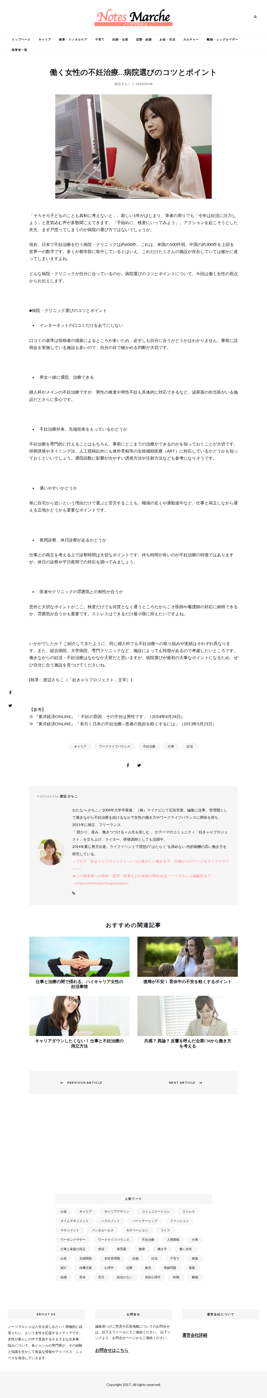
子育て (100, 39)
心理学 (109, 1268)
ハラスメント (110, 1221)
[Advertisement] (134, 1146)
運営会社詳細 (194, 1334)
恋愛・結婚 (144, 39)
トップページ (21, 39)
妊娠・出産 (120, 39)
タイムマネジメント (74, 1221)
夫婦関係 (85, 1258)
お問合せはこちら (112, 1349)
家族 (195, 1258)
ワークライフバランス (114, 746)
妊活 (190, 746)
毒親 (192, 1268)
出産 (63, 1258)
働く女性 (185, 1249)
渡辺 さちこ (122, 84)
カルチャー (191, 39)
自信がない (124, 1277)
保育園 (121, 1249)
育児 (101, 1277)
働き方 (162, 1249)
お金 (63, 1211)
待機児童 (85, 1268)
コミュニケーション (156, 1211)
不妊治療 (149, 746)
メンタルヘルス (103, 1230)
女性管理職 (112, 1258)
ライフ (165, 1230)
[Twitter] (10, 705)
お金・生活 (167, 39)
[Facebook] (10, 692)
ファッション (179, 1221)
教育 (148, 1268)
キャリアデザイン (116, 1211)
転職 (176, 1277)
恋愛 (129, 1268)
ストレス (189, 1211)
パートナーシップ (144, 1221)
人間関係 (173, 1240)
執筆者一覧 (20, 49)
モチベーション (137, 1230)
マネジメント (69, 1230)
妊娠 (135, 1258)
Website (73, 893)
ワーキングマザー (73, 1240)
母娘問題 (170, 1268)
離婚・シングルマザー (222, 39)
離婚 (195, 1277)
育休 (82, 1277)
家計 (63, 1268)
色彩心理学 (153, 1277)
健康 (142, 1249)
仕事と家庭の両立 (73, 1249)
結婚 (63, 1277)
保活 (101, 1249)
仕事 (171, 746)
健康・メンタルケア (73, 39)
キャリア (45, 39)
